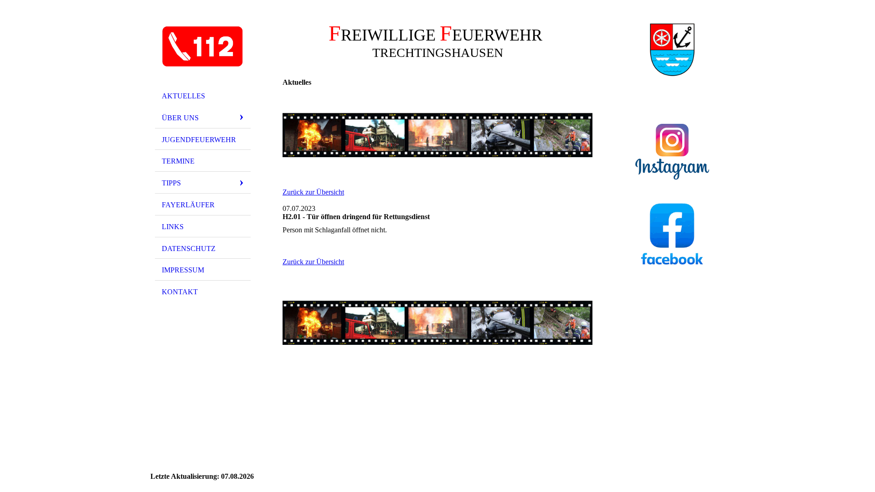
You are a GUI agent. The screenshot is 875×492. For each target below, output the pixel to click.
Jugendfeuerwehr (199, 140)
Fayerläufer (188, 205)
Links (173, 227)
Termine (178, 161)
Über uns (180, 118)
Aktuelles (183, 96)
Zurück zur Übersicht (313, 192)
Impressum (183, 270)
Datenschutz (189, 248)
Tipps (171, 183)
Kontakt (180, 292)
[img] (203, 46)
